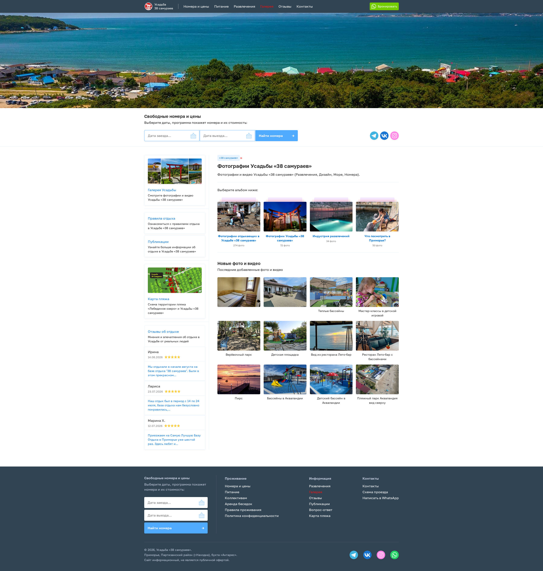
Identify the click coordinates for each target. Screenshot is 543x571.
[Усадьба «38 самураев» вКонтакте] (384, 135)
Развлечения (244, 6)
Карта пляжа (319, 516)
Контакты (305, 6)
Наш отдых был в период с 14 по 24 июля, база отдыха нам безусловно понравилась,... (173, 405)
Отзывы (284, 6)
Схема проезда (375, 492)
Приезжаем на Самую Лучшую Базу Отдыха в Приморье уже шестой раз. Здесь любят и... (174, 439)
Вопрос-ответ (320, 510)
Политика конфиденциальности (252, 516)
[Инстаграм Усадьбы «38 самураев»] (394, 135)
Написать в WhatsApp (380, 498)
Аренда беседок (238, 504)
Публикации (319, 504)
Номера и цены (196, 6)
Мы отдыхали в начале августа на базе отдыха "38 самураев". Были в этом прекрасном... (173, 371)
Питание (221, 6)
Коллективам (236, 498)
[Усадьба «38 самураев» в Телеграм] (374, 135)
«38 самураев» (228, 157)
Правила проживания (243, 510)
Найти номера (276, 136)
